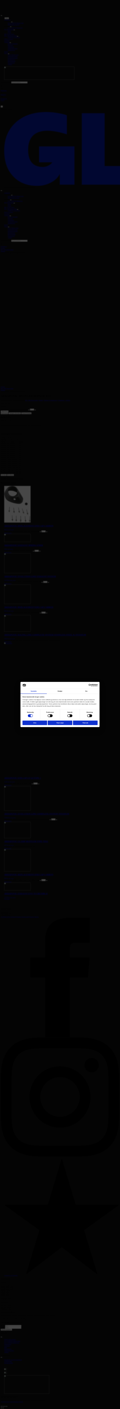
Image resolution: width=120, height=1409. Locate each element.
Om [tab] (86, 691)
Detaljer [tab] (60, 691)
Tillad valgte (60, 723)
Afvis (34, 723)
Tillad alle (85, 723)
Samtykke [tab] (34, 691)
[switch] (50, 715)
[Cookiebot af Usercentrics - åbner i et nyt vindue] (90, 685)
